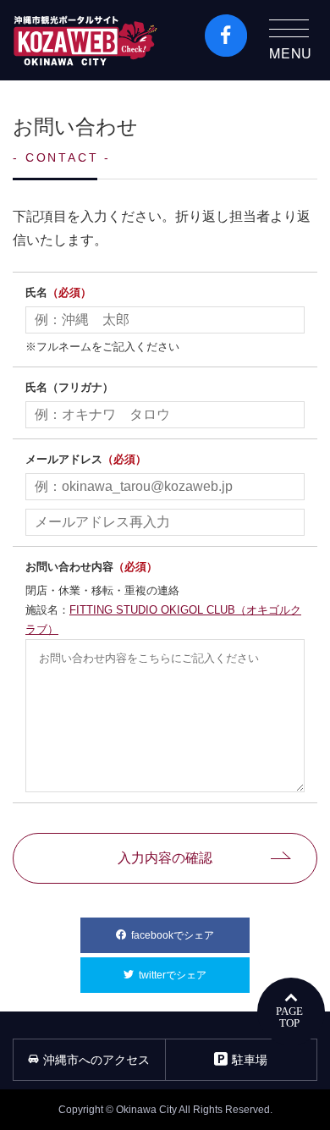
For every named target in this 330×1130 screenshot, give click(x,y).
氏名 (58, 292)
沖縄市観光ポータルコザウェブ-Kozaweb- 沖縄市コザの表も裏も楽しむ (85, 40)
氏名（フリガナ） (69, 387)
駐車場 (249, 1060)
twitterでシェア (194, 975)
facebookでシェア (190, 935)
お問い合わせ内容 (91, 566)
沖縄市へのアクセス (96, 1060)
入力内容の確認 (165, 858)
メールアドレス (85, 459)
